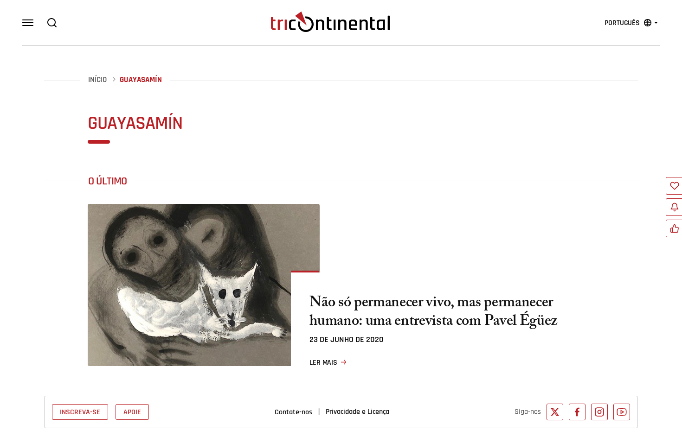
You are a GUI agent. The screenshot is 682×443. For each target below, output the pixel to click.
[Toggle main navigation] (28, 23)
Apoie (132, 412)
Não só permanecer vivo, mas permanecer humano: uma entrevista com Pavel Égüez (433, 313)
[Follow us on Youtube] (621, 412)
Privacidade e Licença (357, 411)
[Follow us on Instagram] (599, 412)
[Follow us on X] (555, 412)
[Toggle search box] (52, 23)
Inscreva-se (80, 412)
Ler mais (323, 362)
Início (97, 80)
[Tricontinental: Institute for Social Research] (330, 21)
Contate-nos (293, 412)
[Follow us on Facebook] (577, 412)
